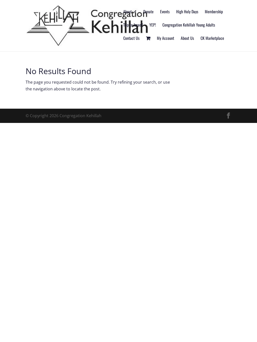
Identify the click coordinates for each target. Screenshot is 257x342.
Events (165, 12)
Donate (148, 12)
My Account (165, 38)
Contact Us (131, 38)
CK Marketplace (212, 38)
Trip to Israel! (133, 25)
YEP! (152, 25)
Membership (214, 12)
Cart (148, 44)
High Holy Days (187, 12)
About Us (187, 38)
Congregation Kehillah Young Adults (188, 25)
